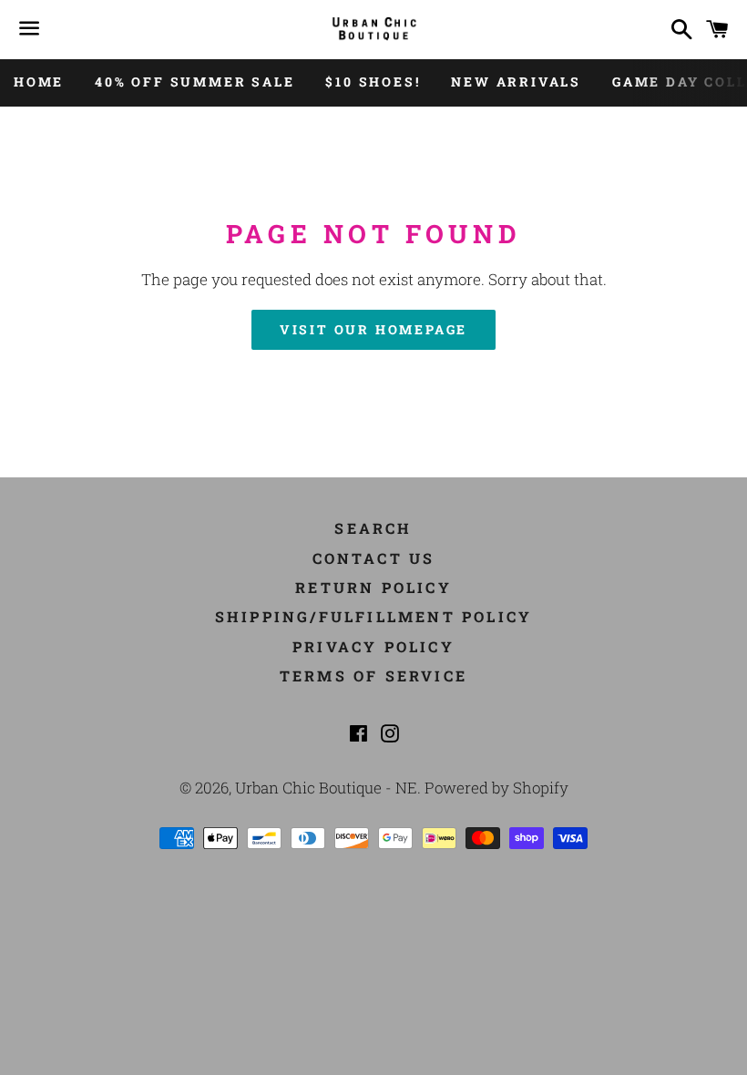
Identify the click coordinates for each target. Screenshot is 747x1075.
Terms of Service (373, 675)
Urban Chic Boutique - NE (326, 787)
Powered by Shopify (496, 787)
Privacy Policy (373, 646)
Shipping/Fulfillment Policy (373, 616)
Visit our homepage (373, 329)
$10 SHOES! (372, 81)
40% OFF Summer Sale (194, 81)
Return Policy (373, 587)
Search (373, 528)
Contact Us (373, 558)
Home (39, 81)
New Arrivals (516, 81)
